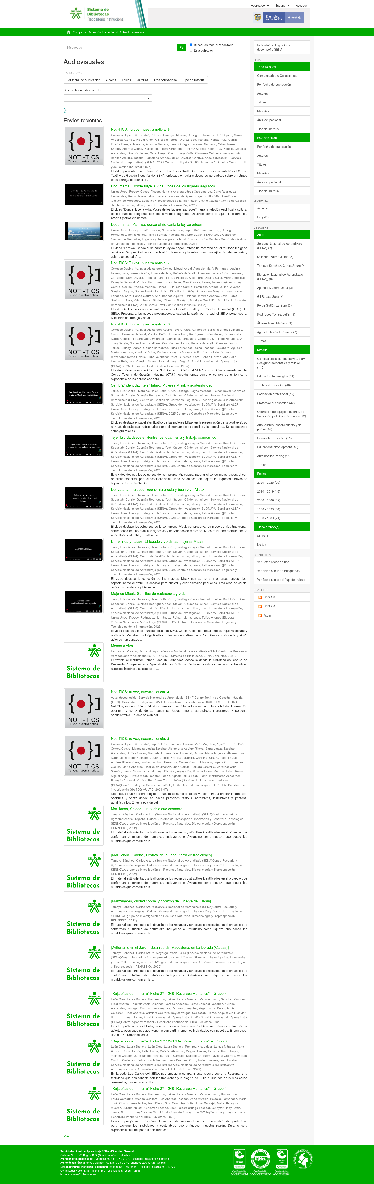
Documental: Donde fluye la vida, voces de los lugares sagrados (163, 185)
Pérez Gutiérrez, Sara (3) (274, 305)
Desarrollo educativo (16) (274, 438)
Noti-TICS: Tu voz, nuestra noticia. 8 (140, 129)
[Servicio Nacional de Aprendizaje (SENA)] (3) (280, 276)
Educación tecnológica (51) (275, 376)
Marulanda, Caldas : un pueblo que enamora (146, 808)
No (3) (261, 544)
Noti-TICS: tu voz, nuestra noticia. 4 (140, 691)
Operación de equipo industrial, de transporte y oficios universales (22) (281, 413)
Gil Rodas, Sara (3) (270, 296)
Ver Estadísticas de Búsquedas (278, 571)
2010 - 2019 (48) (268, 491)
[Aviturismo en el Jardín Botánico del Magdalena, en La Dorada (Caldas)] (170, 947)
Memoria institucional (103, 32)
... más (261, 341)
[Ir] (181, 47)
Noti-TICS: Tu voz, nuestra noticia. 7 (140, 262)
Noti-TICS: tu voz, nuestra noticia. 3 (140, 738)
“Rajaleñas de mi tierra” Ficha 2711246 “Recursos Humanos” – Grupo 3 (169, 1041)
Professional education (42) (276, 403)
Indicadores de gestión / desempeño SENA (273, 47)
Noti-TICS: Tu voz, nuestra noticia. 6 (140, 324)
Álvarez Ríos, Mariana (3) (274, 323)
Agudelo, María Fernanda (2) (277, 332)
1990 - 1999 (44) (268, 509)
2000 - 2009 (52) (268, 500)
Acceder (262, 208)
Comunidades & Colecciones (277, 75)
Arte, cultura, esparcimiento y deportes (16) (280, 427)
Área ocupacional (165, 80)
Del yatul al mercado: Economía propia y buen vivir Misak (158, 489)
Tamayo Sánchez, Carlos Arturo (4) (281, 265)
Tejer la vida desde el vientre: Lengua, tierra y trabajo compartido (163, 437)
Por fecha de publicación (83, 80)
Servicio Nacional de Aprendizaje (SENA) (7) (279, 245)
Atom (267, 615)
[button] (260, 5)
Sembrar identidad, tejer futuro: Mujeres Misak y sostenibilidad (161, 385)
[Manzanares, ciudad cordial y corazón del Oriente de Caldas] (161, 901)
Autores (111, 80)
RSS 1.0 (269, 597)
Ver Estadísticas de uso (273, 562)
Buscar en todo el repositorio (213, 45)
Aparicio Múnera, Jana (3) (275, 287)
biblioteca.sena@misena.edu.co (79, 1174)
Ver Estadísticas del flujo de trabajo (281, 579)
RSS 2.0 (269, 606)
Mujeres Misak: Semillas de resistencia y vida (148, 593)
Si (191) (262, 535)
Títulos (126, 80)
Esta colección (204, 50)
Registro (263, 217)
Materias (142, 80)
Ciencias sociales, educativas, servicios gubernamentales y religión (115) (281, 362)
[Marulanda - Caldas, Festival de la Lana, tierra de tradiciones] (161, 854)
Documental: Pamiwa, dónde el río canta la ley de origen (156, 224)
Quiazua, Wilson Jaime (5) (275, 257)
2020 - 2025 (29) (268, 482)
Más (66, 1136)
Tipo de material (194, 80)
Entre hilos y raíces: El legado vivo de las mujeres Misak (157, 541)
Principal (77, 32)
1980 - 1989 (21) (268, 518)
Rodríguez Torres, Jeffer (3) (276, 314)
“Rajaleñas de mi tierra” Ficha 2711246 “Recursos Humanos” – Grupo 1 (169, 1088)
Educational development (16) (277, 447)
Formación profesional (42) (275, 394)
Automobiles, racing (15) (274, 456)
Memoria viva (122, 645)
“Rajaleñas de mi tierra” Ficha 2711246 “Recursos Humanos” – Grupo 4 (169, 993)
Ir (148, 98)
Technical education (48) (274, 385)
